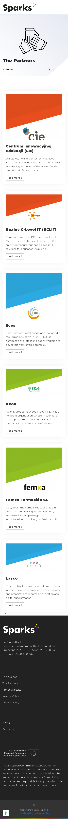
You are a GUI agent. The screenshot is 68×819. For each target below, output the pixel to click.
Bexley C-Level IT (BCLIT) (31, 229)
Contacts (8, 729)
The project (9, 676)
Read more (14, 177)
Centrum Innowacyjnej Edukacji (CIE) (29, 148)
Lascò (12, 578)
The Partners (10, 683)
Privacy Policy (10, 696)
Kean (11, 404)
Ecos (10, 325)
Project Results (11, 689)
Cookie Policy (10, 702)
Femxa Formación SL (27, 500)
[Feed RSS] (34, 805)
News (6, 722)
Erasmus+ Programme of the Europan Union (29, 646)
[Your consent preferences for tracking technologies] (6, 813)
